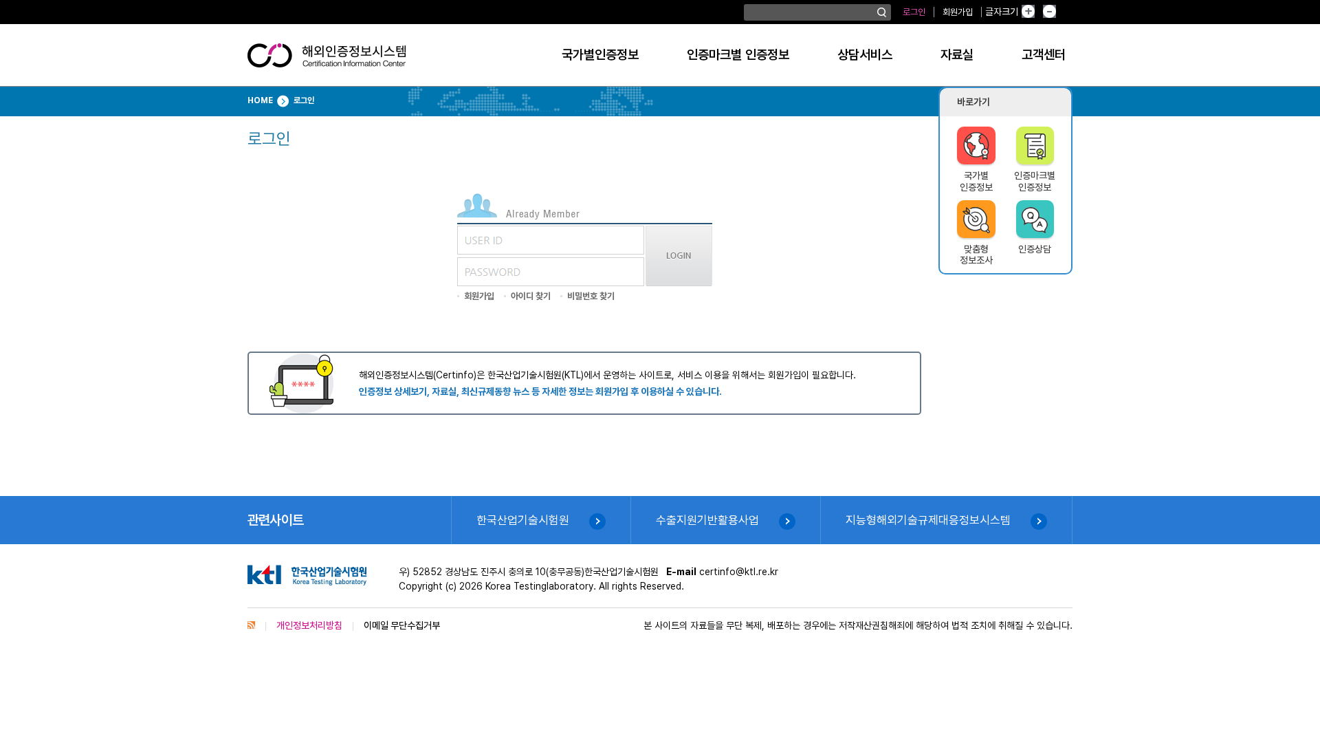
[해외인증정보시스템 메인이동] (327, 60)
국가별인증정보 (600, 55)
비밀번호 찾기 (591, 296)
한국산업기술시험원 (522, 520)
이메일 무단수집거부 (402, 625)
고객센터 (1044, 55)
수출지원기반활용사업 (707, 520)
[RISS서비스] (251, 625)
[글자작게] (1064, 12)
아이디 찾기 (531, 296)
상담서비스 (864, 55)
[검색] (881, 12)
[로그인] (679, 282)
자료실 (957, 55)
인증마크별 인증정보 (738, 55)
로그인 (914, 12)
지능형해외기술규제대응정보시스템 (928, 520)
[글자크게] (1039, 12)
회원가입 (958, 12)
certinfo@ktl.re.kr (738, 571)
